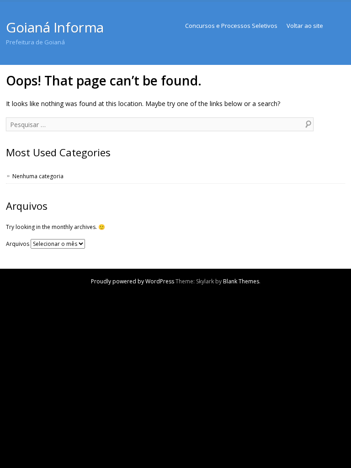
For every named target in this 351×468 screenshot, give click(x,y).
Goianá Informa (55, 27)
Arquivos (17, 244)
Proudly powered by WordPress (132, 281)
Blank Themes (241, 281)
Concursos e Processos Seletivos (231, 25)
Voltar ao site (305, 25)
